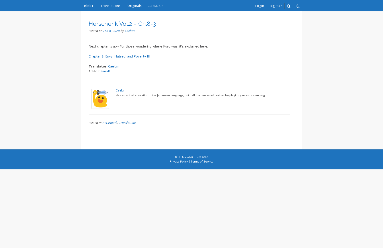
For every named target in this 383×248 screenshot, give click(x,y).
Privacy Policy (179, 161)
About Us (156, 6)
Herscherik (109, 123)
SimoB (105, 71)
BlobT (89, 6)
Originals (134, 6)
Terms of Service (202, 161)
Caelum (130, 31)
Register (275, 6)
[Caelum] (100, 107)
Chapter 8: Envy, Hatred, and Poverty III (119, 56)
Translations (110, 6)
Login (259, 6)
